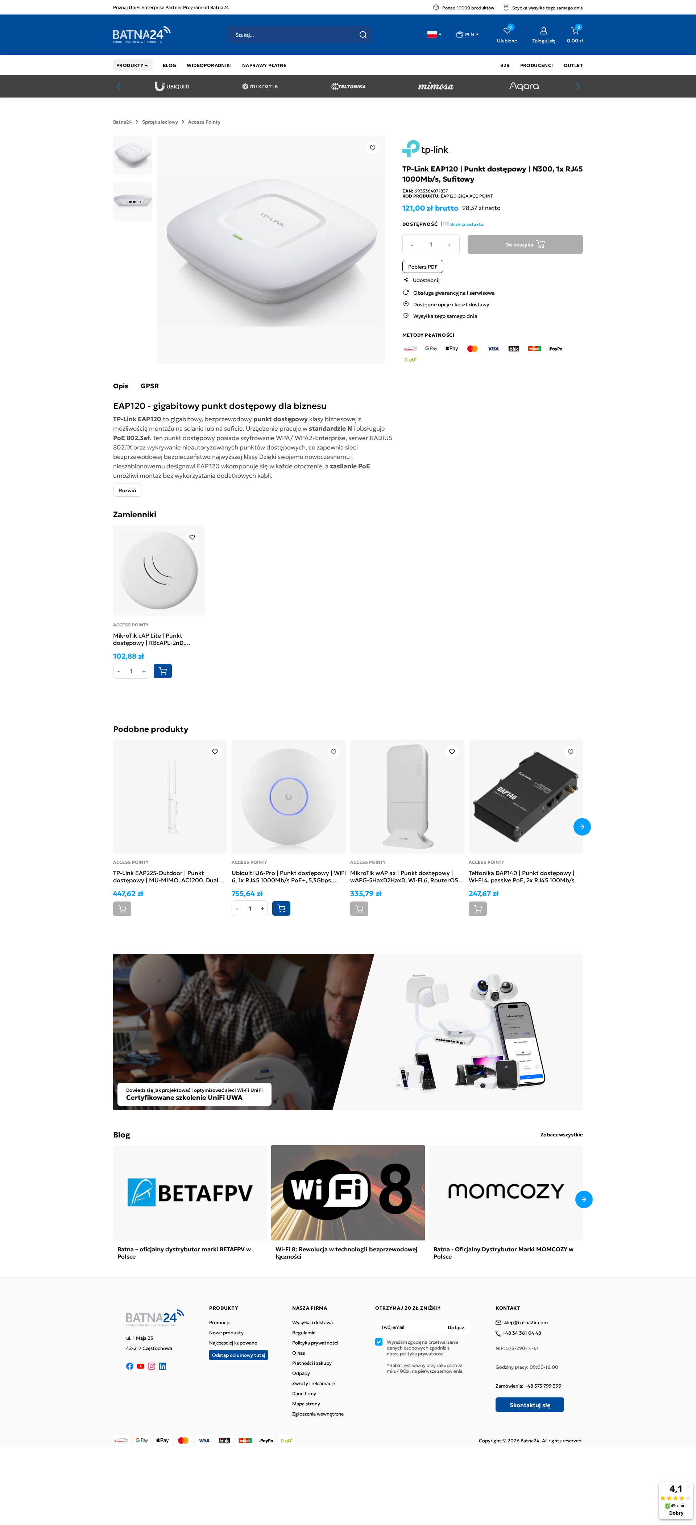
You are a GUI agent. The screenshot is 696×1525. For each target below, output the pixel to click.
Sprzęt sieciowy (160, 122)
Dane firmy (304, 1393)
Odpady (301, 1373)
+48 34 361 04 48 (521, 1333)
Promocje (219, 1322)
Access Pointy (204, 122)
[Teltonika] (347, 86)
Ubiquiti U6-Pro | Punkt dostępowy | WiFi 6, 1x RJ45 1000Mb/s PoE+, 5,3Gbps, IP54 (289, 876)
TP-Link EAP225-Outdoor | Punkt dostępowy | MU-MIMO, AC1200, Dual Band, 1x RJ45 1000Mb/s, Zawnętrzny (165, 876)
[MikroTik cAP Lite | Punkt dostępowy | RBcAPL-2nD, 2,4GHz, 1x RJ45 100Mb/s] (158, 570)
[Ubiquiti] (172, 86)
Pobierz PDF (423, 266)
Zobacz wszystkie (561, 1134)
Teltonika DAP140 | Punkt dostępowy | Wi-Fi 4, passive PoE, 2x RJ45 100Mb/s (522, 876)
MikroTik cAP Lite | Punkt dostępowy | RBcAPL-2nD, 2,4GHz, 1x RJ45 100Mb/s (149, 638)
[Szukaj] (363, 35)
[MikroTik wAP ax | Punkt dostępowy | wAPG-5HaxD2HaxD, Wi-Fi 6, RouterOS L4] (407, 796)
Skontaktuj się (530, 1404)
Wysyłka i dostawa (312, 1322)
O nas (298, 1353)
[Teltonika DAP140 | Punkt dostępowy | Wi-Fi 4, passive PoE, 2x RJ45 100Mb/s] (526, 796)
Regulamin (304, 1332)
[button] (434, 34)
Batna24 (122, 122)
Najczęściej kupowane (233, 1343)
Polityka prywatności (315, 1343)
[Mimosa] (435, 86)
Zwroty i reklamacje (313, 1383)
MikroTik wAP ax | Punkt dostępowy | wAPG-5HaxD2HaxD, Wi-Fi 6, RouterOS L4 (404, 876)
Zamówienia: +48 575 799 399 (529, 1386)
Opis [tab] (120, 385)
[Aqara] (524, 86)
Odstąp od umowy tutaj (238, 1355)
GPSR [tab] (150, 385)
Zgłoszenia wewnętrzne (318, 1414)
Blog (121, 1134)
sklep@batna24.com (524, 1322)
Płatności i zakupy (312, 1363)
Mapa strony (306, 1403)
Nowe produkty (226, 1332)
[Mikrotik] (260, 86)
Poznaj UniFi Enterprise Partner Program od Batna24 (171, 7)
